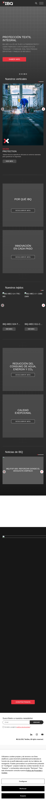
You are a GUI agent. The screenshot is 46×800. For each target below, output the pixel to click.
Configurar (23, 781)
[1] (38, 81)
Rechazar (23, 788)
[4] (41, 81)
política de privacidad (23, 727)
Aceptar (23, 796)
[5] (42, 81)
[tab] (19, 74)
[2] (39, 81)
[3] (40, 81)
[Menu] (41, 3)
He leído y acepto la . (18, 727)
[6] (42, 454)
